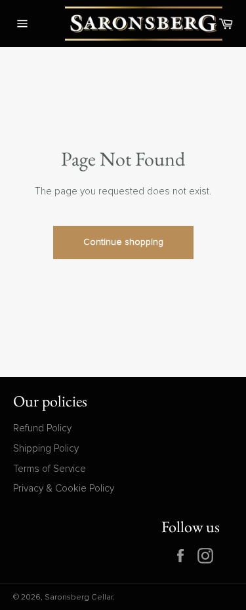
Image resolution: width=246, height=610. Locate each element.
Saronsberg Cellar (79, 597)
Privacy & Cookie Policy (63, 488)
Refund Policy (42, 428)
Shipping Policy (46, 449)
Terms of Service (49, 469)
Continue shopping (123, 242)
